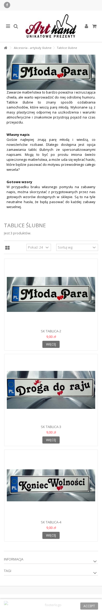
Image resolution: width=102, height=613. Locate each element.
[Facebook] (7, 5)
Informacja (13, 559)
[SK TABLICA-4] (51, 485)
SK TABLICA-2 (51, 331)
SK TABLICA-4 (51, 522)
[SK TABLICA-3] (51, 390)
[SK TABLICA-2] (51, 294)
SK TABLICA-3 (51, 426)
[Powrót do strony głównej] (5, 48)
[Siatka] (7, 248)
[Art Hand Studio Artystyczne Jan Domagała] (51, 26)
